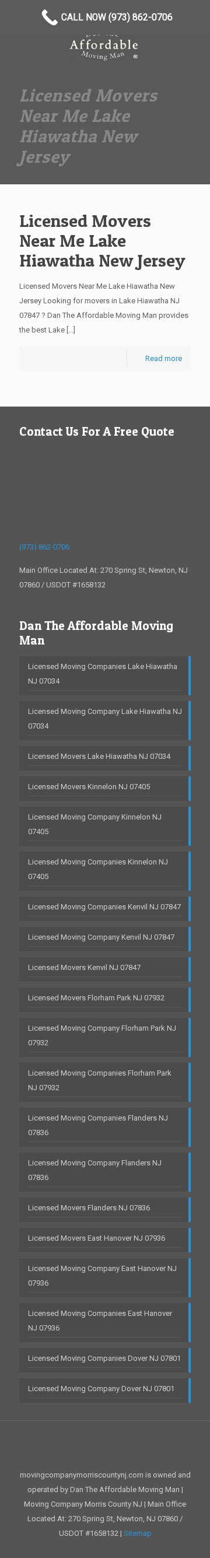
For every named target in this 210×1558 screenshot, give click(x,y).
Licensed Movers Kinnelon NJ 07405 (89, 786)
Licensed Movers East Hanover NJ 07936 (96, 1238)
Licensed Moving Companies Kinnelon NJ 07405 (98, 869)
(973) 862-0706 (44, 546)
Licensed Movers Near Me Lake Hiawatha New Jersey (102, 240)
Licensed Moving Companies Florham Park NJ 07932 (100, 1080)
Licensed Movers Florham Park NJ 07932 (96, 997)
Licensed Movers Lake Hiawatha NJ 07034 (99, 756)
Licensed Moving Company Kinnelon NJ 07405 (95, 824)
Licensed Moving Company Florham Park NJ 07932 (102, 1035)
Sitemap (138, 1533)
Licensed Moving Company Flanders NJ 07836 (95, 1170)
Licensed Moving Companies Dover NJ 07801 (104, 1358)
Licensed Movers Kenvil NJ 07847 (84, 967)
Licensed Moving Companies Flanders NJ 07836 (98, 1125)
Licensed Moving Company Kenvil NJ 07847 (101, 937)
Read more (163, 358)
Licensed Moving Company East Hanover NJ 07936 (102, 1275)
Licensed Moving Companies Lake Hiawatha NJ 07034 (102, 673)
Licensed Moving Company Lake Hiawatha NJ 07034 (105, 718)
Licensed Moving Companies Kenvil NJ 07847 (104, 906)
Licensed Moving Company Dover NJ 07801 (101, 1388)
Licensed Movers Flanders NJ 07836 (89, 1207)
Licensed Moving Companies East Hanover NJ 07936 (100, 1320)
